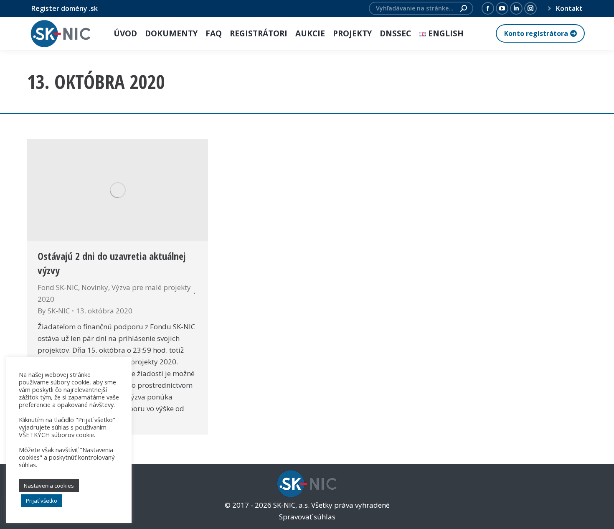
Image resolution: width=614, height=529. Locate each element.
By (54, 310)
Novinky (94, 287)
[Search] (463, 8)
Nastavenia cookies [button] (49, 485)
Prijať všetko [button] (41, 500)
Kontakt (569, 8)
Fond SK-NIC (58, 287)
